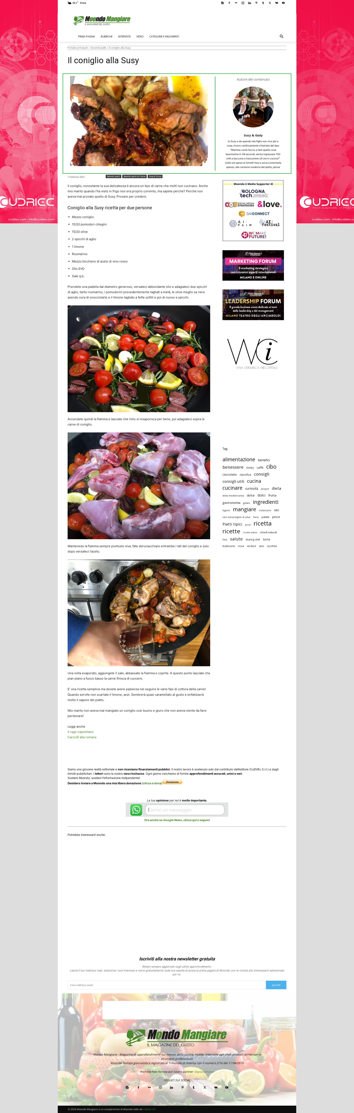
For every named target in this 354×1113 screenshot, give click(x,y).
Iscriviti (276, 985)
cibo (271, 466)
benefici (264, 460)
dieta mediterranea (233, 495)
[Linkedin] (249, 3)
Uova (241, 546)
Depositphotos (204, 1072)
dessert (265, 488)
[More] (187, 752)
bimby (250, 467)
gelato (246, 502)
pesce (276, 517)
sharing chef (253, 539)
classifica (245, 474)
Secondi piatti (98, 48)
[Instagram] (243, 3)
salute (236, 539)
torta (266, 539)
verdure (251, 546)
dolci (262, 495)
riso (224, 539)
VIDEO (140, 36)
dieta (276, 488)
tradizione (228, 546)
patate (265, 517)
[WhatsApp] (131, 752)
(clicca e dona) (152, 783)
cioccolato (229, 474)
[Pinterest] (256, 3)
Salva (121, 753)
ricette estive (250, 532)
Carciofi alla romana (82, 737)
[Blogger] (222, 3)
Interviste (124, 36)
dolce (251, 495)
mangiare (244, 509)
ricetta (263, 523)
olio (276, 510)
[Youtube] (283, 3)
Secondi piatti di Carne (134, 176)
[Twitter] (270, 3)
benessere (233, 467)
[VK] (178, 752)
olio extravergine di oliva (236, 517)
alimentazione (238, 459)
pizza (248, 524)
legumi (226, 510)
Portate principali (78, 48)
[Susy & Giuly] (253, 107)
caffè (260, 467)
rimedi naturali (268, 532)
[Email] (149, 752)
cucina (254, 481)
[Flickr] (236, 3)
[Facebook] (229, 3)
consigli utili (233, 481)
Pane (256, 517)
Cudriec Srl (148, 1109)
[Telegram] (168, 752)
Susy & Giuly (253, 135)
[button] (281, 37)
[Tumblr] (263, 3)
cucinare (232, 488)
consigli (261, 474)
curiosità (251, 488)
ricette (231, 531)
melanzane (265, 510)
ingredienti (265, 502)
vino (261, 546)
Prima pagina (86, 36)
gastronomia (231, 503)
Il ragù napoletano (81, 732)
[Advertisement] (253, 411)
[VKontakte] (276, 3)
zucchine (272, 546)
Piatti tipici (232, 524)
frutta (272, 495)
